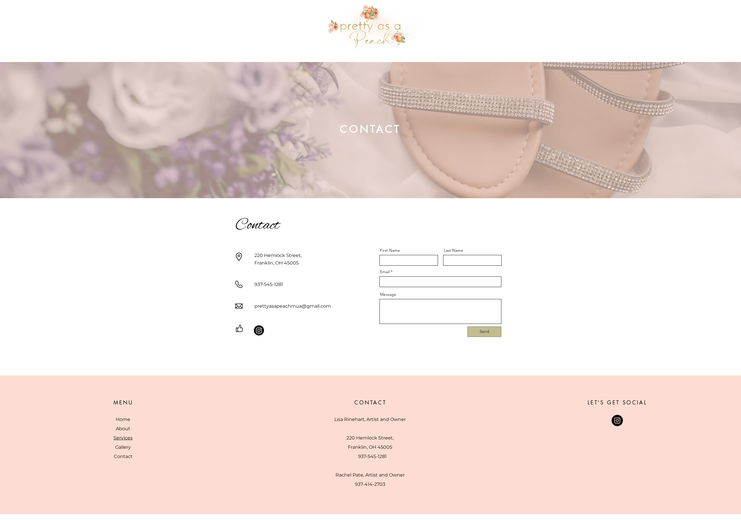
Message (388, 294)
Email (385, 272)
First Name (390, 250)
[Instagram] (259, 330)
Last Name (453, 250)
